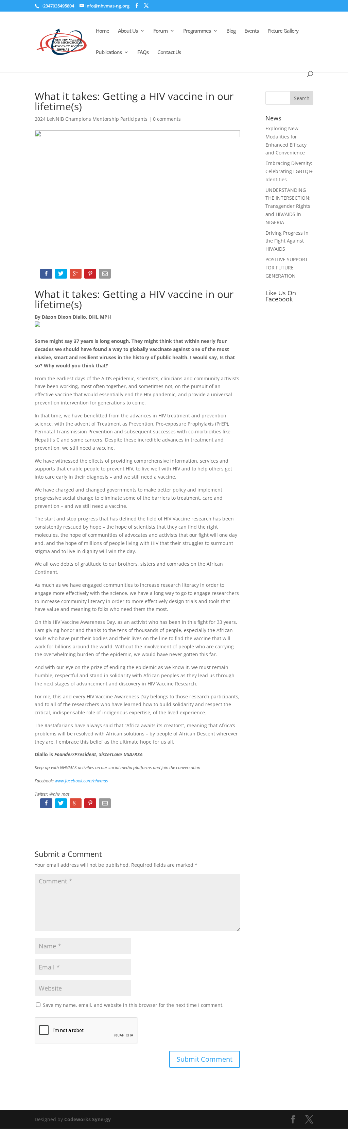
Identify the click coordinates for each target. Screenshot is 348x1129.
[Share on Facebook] (46, 275)
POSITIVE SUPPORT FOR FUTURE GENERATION (286, 267)
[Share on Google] (76, 275)
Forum (160, 31)
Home (102, 31)
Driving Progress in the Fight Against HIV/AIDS (287, 241)
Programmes (197, 31)
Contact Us (169, 52)
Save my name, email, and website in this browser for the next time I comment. (133, 1005)
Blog (231, 31)
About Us (128, 31)
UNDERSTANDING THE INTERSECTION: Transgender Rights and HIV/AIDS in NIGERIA (288, 206)
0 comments (167, 119)
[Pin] (91, 275)
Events (251, 31)
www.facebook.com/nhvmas (81, 781)
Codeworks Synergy (87, 1119)
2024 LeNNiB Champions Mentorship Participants (91, 119)
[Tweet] (61, 275)
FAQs (143, 52)
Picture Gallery (282, 31)
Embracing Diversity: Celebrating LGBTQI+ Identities (289, 171)
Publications (109, 52)
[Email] (105, 275)
